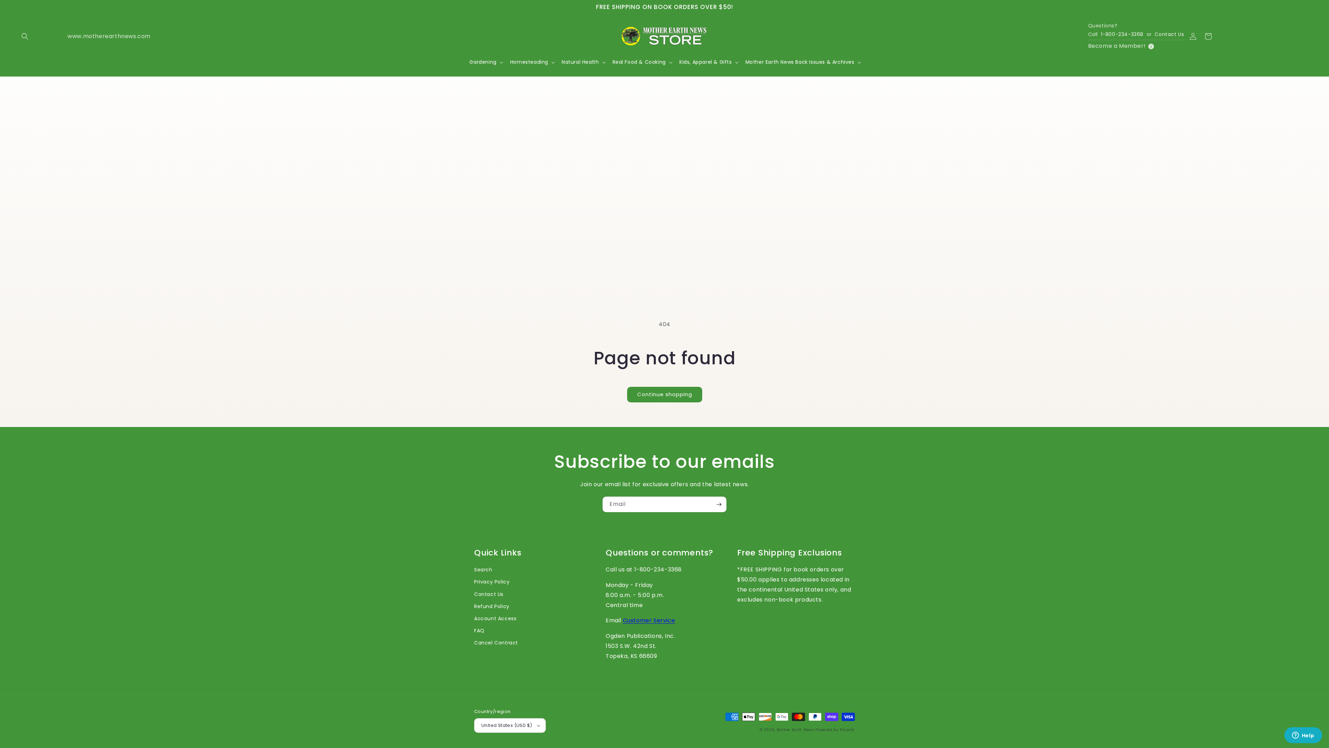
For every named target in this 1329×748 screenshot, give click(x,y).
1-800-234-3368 (1122, 34)
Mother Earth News (795, 729)
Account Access (495, 618)
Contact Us (1169, 34)
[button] (25, 36)
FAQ (479, 630)
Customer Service (649, 620)
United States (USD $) (506, 725)
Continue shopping (664, 394)
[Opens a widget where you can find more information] (1303, 736)
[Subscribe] (718, 504)
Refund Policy (491, 606)
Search (483, 569)
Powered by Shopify (835, 729)
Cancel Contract (496, 642)
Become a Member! (1117, 46)
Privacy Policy (491, 581)
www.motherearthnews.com (92, 36)
